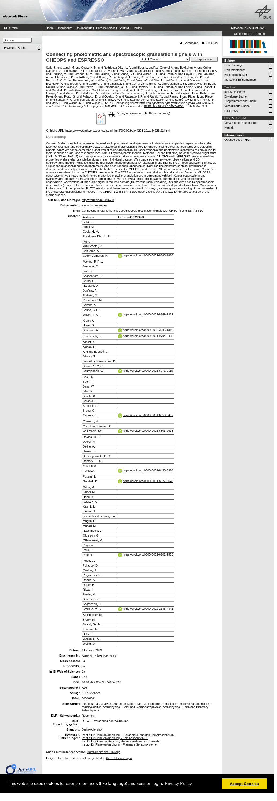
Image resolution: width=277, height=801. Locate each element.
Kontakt (124, 27)
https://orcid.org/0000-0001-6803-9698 (148, 430)
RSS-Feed (231, 110)
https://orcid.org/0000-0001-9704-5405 (148, 335)
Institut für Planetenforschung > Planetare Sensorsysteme (119, 744)
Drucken (212, 42)
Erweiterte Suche (235, 96)
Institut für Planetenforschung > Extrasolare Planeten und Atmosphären (128, 734)
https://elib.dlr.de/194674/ (98, 200)
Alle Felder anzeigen (119, 758)
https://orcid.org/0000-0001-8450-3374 (148, 470)
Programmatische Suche (240, 101)
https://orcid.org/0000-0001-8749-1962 (148, 314)
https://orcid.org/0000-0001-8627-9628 (148, 481)
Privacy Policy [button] (178, 783)
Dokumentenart (234, 70)
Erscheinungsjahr (235, 74)
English (137, 27)
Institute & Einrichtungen (240, 79)
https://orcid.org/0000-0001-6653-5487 (148, 415)
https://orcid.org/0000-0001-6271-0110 (148, 370)
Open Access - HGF (237, 139)
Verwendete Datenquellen (240, 122)
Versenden (191, 42)
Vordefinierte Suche (237, 105)
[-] (253, 33)
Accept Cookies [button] (244, 783)
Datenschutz (84, 27)
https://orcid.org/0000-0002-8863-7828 (148, 255)
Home (50, 27)
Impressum (64, 27)
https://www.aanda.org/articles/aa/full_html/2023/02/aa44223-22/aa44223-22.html (117, 130)
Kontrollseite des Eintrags (103, 752)
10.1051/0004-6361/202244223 (164, 106)
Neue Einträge (233, 65)
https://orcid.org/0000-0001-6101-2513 (148, 554)
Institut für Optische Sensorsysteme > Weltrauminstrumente (120, 741)
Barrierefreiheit (105, 27)
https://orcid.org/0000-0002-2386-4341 (148, 608)
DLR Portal (11, 27)
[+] (263, 33)
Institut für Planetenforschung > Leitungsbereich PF (115, 738)
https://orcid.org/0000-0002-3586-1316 (148, 329)
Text (258, 33)
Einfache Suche (234, 91)
